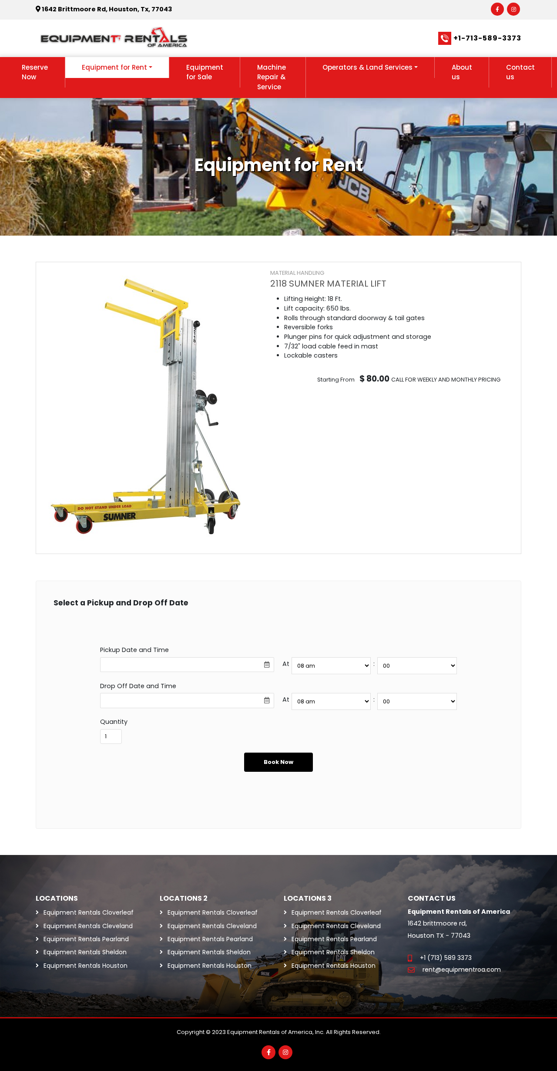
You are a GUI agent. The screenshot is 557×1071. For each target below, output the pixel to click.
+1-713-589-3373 (487, 38)
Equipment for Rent (114, 67)
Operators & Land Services (367, 67)
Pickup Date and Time (134, 649)
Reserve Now (35, 72)
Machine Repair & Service (271, 77)
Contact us (520, 72)
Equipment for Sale (204, 72)
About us (462, 72)
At (285, 663)
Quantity (114, 721)
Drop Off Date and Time (138, 686)
